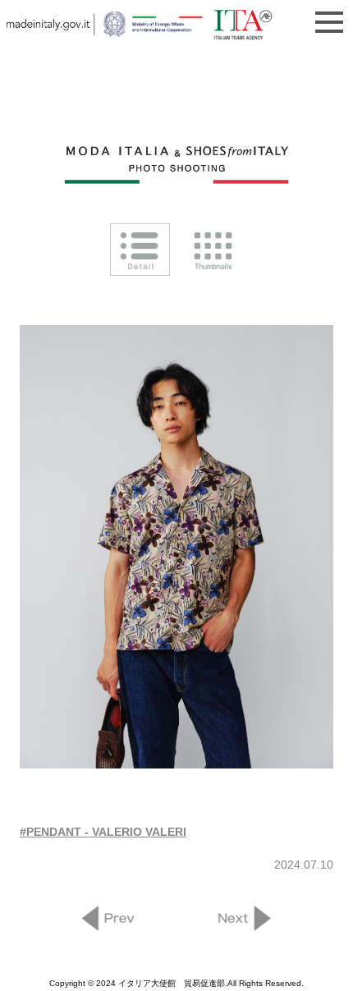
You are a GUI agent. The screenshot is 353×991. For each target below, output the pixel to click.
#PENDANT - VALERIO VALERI (103, 831)
